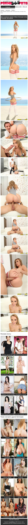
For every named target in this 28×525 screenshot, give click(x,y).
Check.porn (16, 519)
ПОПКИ (13, 10)
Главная (7, 7)
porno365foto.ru (12, 521)
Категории (8, 10)
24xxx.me (24, 6)
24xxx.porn (11, 519)
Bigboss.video (18, 6)
